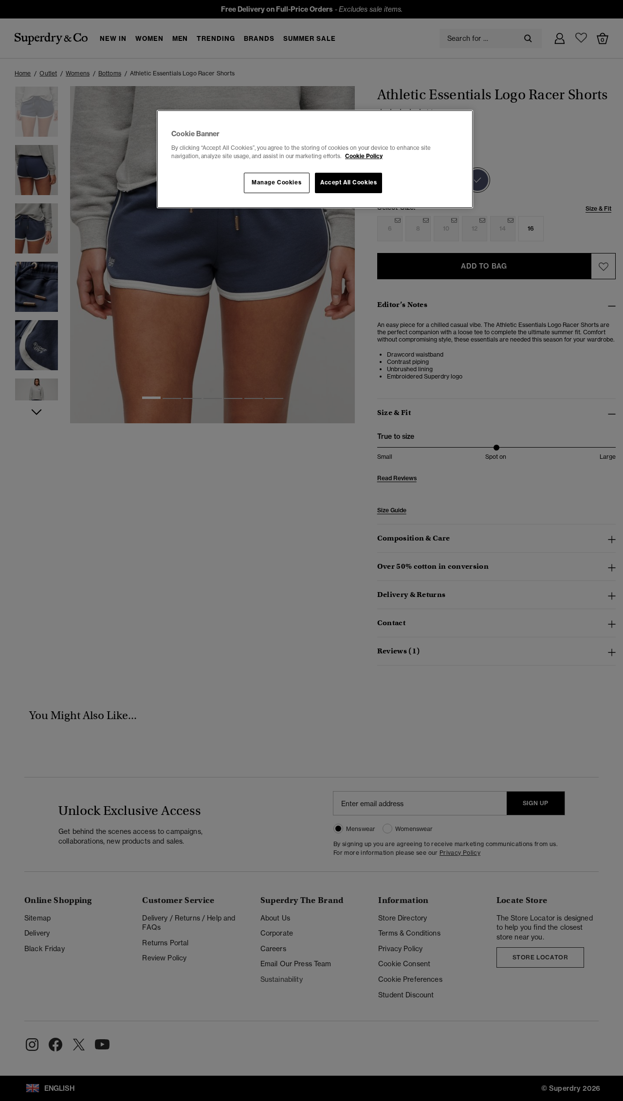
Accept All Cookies (348, 182)
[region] (315, 159)
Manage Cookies (276, 182)
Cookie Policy (364, 156)
